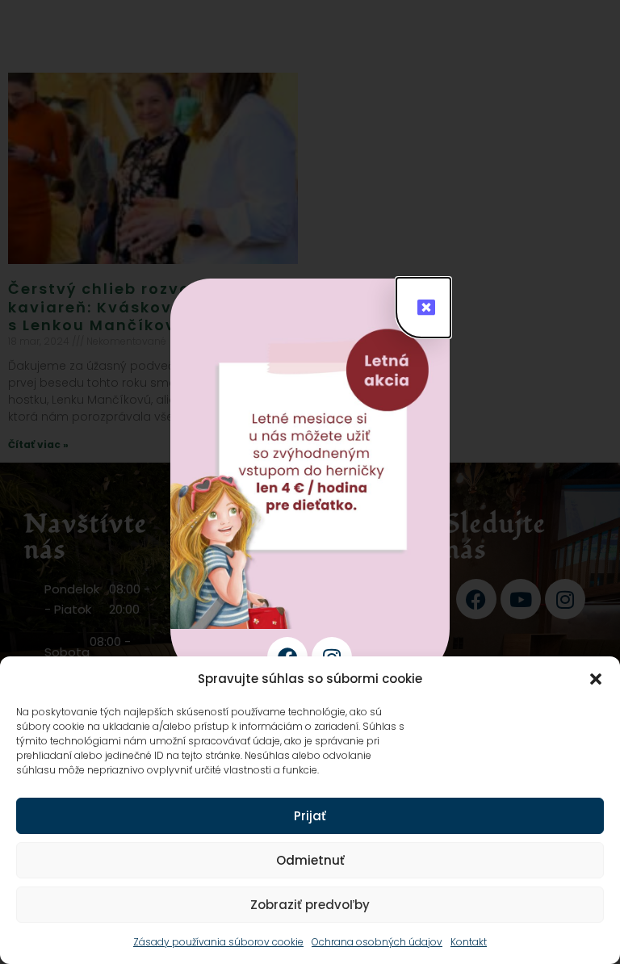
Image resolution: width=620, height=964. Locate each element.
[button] (596, 679)
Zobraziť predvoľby (310, 904)
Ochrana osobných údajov (377, 942)
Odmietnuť (310, 860)
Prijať (310, 815)
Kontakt (468, 942)
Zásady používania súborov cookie (218, 942)
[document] (310, 482)
